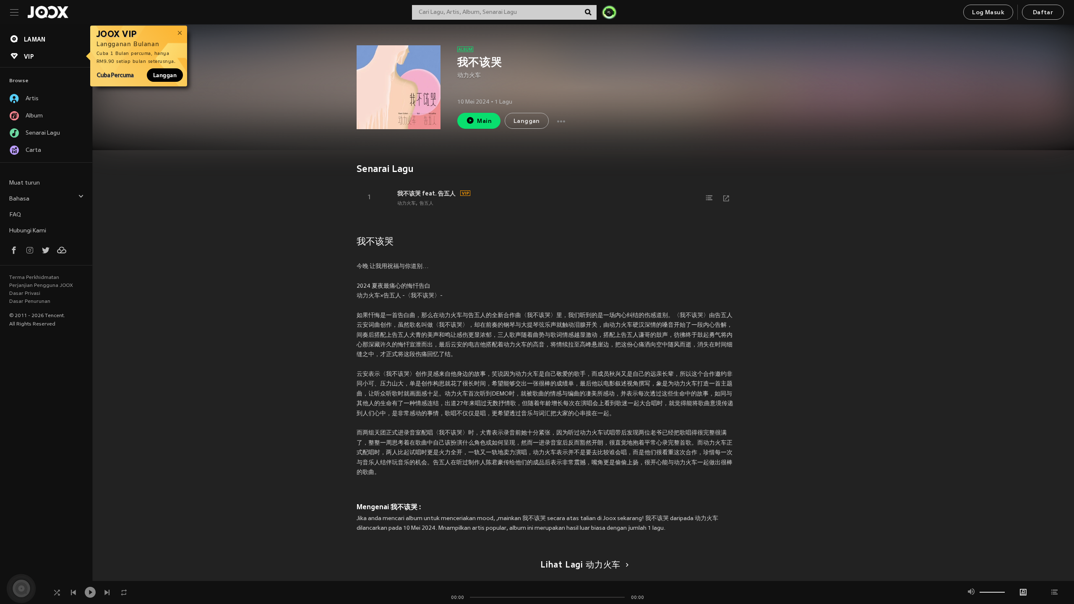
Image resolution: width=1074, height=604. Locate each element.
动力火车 (469, 76)
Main (484, 121)
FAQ (15, 215)
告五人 (426, 203)
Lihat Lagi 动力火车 (580, 565)
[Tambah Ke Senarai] (709, 198)
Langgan (165, 75)
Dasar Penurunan (29, 302)
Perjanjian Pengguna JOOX (41, 286)
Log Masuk (988, 13)
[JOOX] (48, 12)
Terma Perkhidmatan (34, 278)
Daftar (1043, 13)
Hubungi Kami (27, 231)
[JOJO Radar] (609, 12)
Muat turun (24, 183)
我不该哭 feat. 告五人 (426, 193)
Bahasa (19, 199)
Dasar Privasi (24, 294)
